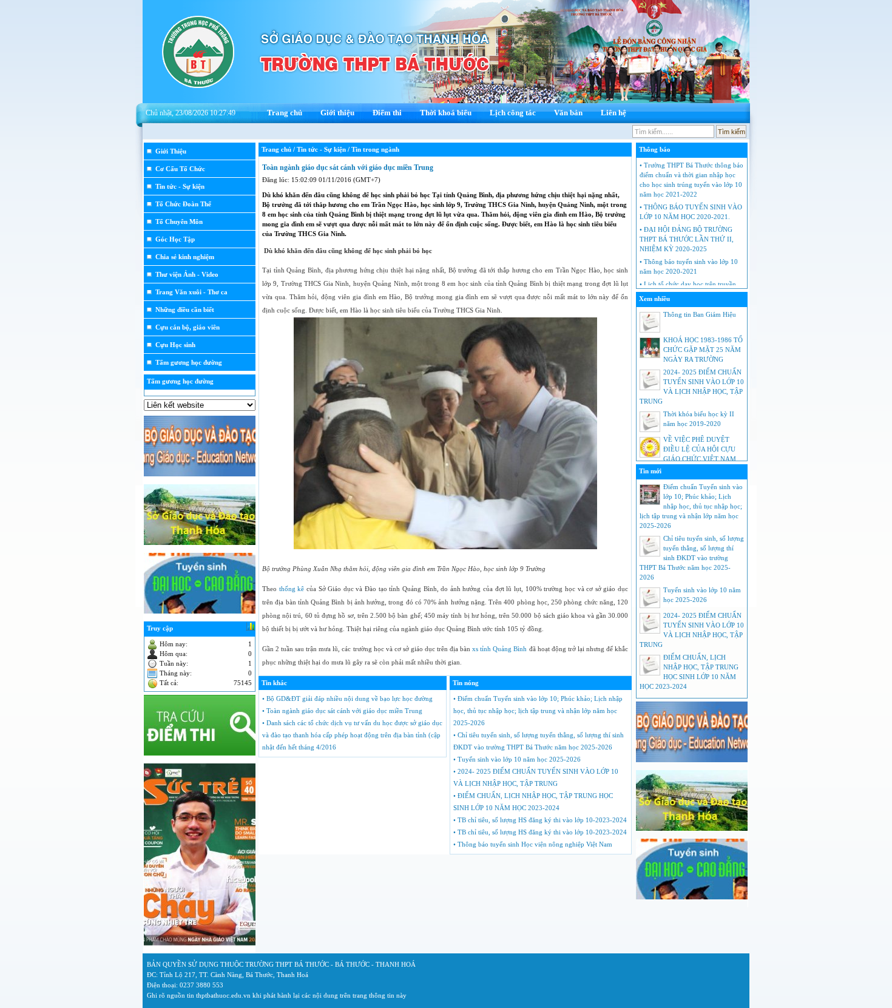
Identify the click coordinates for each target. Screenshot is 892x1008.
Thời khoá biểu (445, 112)
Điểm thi (387, 112)
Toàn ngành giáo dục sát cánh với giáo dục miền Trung (347, 167)
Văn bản (568, 112)
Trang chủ (284, 112)
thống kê (292, 589)
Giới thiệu (337, 112)
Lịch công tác (513, 112)
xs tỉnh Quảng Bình (499, 649)
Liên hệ (613, 112)
